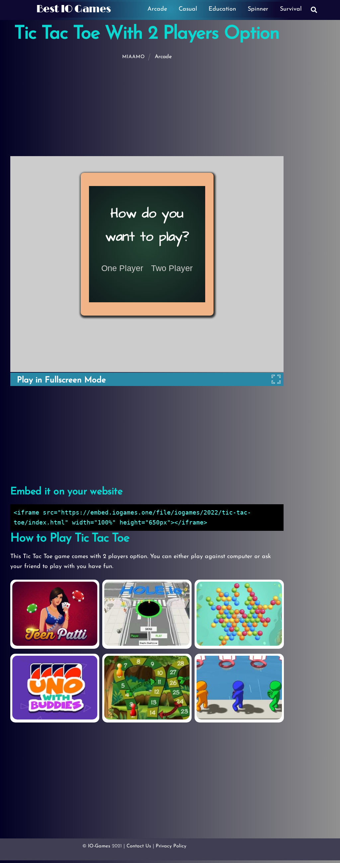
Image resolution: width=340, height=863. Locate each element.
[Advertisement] (171, 108)
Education (222, 9)
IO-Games (99, 846)
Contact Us (139, 846)
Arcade (157, 9)
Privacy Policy (171, 846)
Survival (291, 9)
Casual (188, 9)
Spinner (258, 9)
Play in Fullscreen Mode (61, 380)
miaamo (133, 56)
